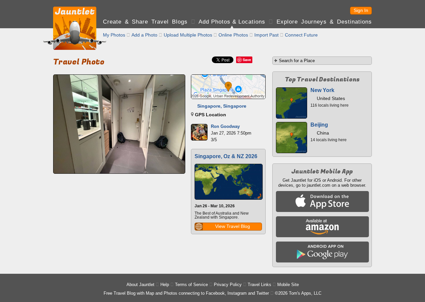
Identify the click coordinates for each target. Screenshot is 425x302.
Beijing (319, 125)
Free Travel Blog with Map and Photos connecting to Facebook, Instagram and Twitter (186, 293)
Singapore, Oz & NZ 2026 (226, 156)
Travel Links (259, 284)
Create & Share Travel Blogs (145, 22)
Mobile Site (288, 284)
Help (164, 284)
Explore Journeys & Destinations (324, 22)
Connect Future (301, 35)
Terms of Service (191, 284)
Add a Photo (144, 35)
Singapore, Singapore (221, 106)
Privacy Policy (228, 284)
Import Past (266, 35)
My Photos (114, 35)
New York (322, 90)
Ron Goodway (225, 126)
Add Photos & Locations (232, 22)
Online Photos (233, 35)
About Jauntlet (140, 284)
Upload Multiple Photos (188, 35)
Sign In (361, 10)
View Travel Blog (232, 226)
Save (247, 59)
